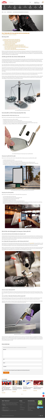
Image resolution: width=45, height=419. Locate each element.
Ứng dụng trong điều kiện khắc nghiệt (11, 42)
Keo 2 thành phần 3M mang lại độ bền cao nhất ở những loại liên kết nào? (16, 47)
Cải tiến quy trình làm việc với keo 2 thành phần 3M (11, 39)
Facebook (39, 415)
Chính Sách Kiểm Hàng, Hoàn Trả (32, 403)
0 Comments (14, 34)
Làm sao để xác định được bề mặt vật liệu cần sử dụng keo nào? (15, 46)
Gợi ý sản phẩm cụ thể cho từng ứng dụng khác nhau (11, 40)
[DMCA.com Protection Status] (40, 402)
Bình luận (4, 349)
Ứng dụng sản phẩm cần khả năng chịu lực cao (12, 41)
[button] (21, 394)
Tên (4, 359)
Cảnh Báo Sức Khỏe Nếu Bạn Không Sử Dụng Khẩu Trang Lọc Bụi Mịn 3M (37, 388)
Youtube (40, 415)
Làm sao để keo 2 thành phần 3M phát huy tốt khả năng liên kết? (15, 49)
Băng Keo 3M (9, 7)
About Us (21, 404)
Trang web (4, 366)
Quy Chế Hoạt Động (30, 410)
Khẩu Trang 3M (35, 7)
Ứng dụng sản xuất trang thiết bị (10, 43)
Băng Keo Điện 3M (20, 7)
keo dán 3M (10, 34)
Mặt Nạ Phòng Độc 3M (40, 7)
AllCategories (4, 7)
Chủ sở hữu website (22, 402)
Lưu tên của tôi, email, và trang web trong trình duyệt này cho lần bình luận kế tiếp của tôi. (17, 370)
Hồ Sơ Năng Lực (22, 409)
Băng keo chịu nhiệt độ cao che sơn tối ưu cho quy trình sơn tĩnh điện (6, 388)
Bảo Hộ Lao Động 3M (30, 7)
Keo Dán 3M (25, 7)
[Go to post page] (7, 382)
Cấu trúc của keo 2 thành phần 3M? (10, 48)
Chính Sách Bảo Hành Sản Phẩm (32, 402)
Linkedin (42, 415)
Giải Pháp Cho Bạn (5, 34)
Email (4, 362)
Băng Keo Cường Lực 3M (14, 8)
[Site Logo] (4, 2)
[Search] (30, 2)
